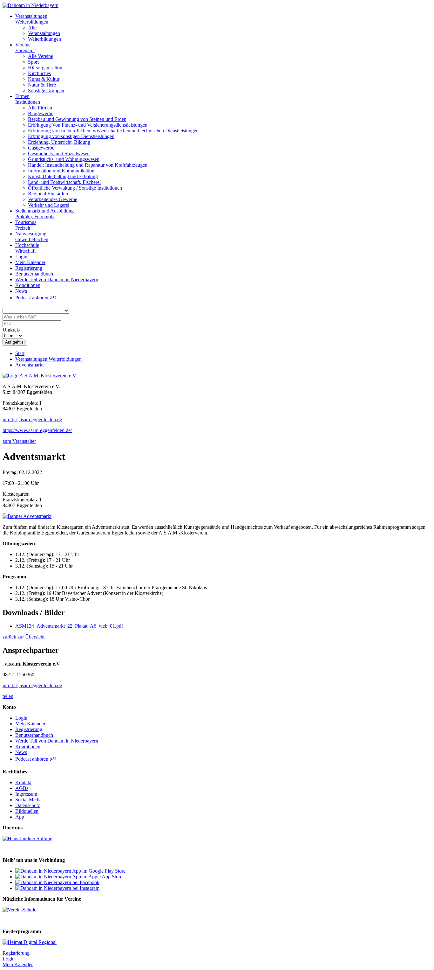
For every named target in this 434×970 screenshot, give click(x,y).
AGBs (21, 788)
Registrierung (28, 268)
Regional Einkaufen (48, 193)
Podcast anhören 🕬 (35, 297)
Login (21, 256)
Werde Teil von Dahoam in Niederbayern (56, 279)
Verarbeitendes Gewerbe (52, 199)
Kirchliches (39, 73)
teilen (8, 696)
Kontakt (23, 782)
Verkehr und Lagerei (48, 205)
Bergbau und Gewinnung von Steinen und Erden (77, 119)
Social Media (28, 799)
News (21, 291)
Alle (32, 27)
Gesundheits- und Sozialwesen (59, 153)
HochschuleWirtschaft (27, 248)
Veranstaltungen (44, 33)
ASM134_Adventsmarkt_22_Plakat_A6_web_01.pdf (69, 626)
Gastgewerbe (41, 147)
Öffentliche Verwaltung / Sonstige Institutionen (75, 188)
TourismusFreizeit (25, 225)
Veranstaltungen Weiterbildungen (48, 359)
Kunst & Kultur (43, 79)
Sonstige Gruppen (46, 90)
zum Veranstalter (19, 441)
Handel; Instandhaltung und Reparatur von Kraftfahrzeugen (87, 165)
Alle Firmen (40, 107)
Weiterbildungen (44, 39)
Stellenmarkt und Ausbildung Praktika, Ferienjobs (44, 213)
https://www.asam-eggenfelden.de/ (37, 430)
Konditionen (27, 285)
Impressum (26, 794)
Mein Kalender (30, 262)
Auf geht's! (15, 342)
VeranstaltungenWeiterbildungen (31, 18)
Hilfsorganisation (45, 67)
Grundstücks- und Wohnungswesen (63, 159)
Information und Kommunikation (61, 170)
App (19, 817)
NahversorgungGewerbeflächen (31, 236)
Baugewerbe (40, 113)
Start (19, 353)
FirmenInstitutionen (27, 99)
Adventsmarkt (29, 364)
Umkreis (11, 329)
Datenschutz (27, 805)
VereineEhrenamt (25, 47)
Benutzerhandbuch (34, 273)
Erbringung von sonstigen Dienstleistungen (71, 136)
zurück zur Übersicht (23, 636)
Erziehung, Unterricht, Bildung (59, 142)
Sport (33, 62)
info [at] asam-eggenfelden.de (32, 419)
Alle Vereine (40, 56)
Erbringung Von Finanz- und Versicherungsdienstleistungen (87, 125)
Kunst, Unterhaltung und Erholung (63, 176)
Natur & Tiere (42, 84)
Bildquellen (26, 811)
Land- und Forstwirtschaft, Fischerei (64, 182)
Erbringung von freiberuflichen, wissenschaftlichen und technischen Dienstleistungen (113, 130)
